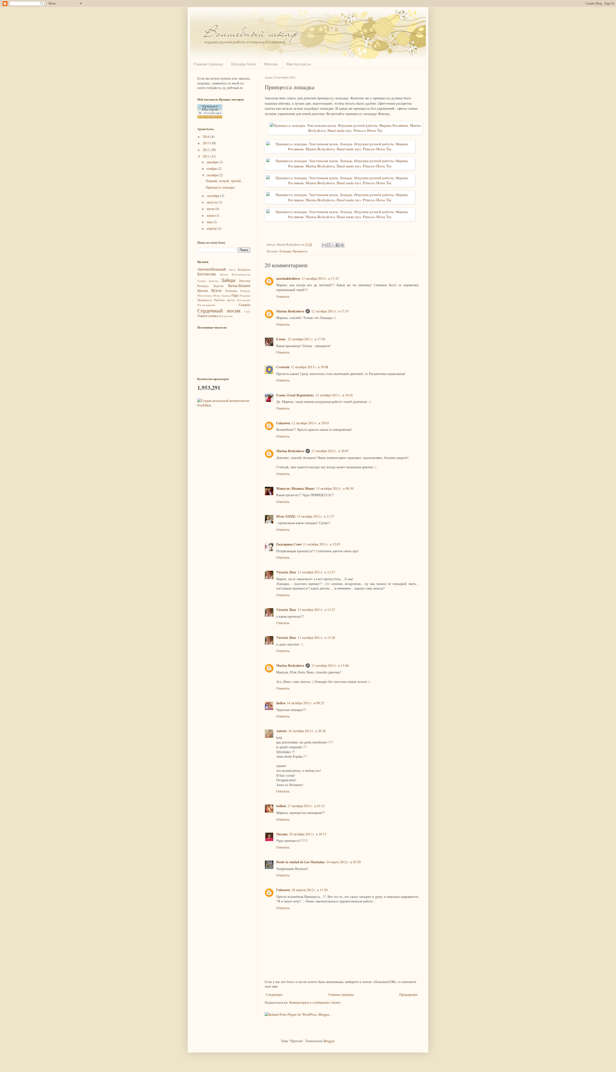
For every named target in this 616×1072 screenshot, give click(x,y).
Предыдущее (408, 994)
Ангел (232, 269)
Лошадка (285, 251)
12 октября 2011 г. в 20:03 (310, 423)
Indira (280, 702)
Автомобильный (211, 269)
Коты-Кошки (239, 285)
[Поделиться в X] (333, 245)
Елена (281, 339)
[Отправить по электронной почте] (323, 245)
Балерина (244, 269)
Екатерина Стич (289, 544)
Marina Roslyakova (290, 311)
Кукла (216, 290)
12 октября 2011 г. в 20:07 (330, 451)
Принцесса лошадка (220, 187)
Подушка (245, 295)
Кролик (202, 290)
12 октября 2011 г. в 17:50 (306, 339)
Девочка (213, 281)
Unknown (283, 422)
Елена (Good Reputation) (295, 395)
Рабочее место (224, 300)
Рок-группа (243, 300)
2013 (206, 143)
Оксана (282, 834)
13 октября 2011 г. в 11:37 (315, 516)
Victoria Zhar (286, 572)
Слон (247, 311)
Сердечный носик (219, 310)
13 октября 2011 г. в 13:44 (330, 665)
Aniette (281, 730)
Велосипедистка (241, 274)
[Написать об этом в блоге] (328, 245)
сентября (213, 195)
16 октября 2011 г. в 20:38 (307, 731)
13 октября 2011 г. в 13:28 (316, 637)
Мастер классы (298, 63)
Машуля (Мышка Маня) (295, 488)
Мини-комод (204, 295)
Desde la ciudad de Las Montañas (300, 861)
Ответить (282, 296)
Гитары (201, 281)
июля (211, 208)
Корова (219, 286)
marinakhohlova (288, 278)
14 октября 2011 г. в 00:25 (305, 703)
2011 (206, 156)
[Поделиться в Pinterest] (342, 245)
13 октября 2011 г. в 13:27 (316, 572)
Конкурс (203, 286)
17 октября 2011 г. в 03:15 (306, 806)
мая (210, 222)
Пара (234, 295)
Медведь (245, 290)
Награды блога (243, 63)
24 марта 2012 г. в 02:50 (343, 862)
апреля (212, 228)
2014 (206, 136)
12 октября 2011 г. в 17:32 (320, 278)
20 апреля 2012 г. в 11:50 (309, 890)
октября (213, 175)
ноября (212, 168)
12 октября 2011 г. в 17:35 (330, 311)
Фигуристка (226, 316)
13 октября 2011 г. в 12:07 (321, 544)
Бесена (224, 274)
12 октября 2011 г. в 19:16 (334, 395)
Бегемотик (206, 274)
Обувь (216, 295)
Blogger (329, 1041)
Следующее (274, 994)
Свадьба (244, 304)
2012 (206, 149)
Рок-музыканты (206, 305)
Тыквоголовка (207, 315)
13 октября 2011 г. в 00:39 (334, 488)
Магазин (271, 63)
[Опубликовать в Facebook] (337, 245)
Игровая (244, 281)
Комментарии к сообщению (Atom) (314, 1002)
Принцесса (300, 251)
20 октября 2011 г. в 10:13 (307, 834)
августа (212, 202)
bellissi (281, 805)
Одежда (226, 295)
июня (211, 215)
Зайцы (228, 279)
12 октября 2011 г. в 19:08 (309, 367)
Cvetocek (282, 366)
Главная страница (208, 63)
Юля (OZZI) (285, 516)
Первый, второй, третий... (225, 180)
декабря (213, 162)
